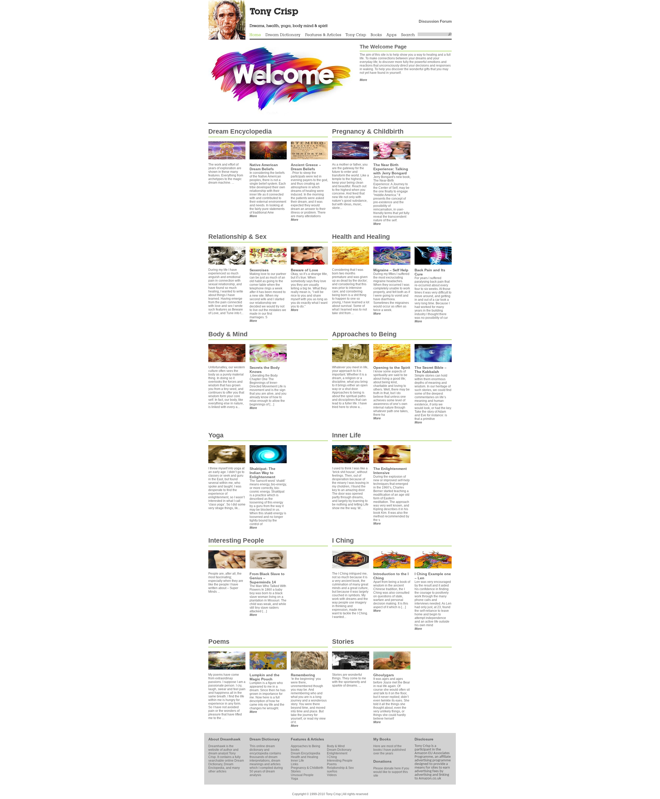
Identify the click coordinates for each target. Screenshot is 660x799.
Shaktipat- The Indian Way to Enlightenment (262, 473)
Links (294, 764)
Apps (391, 35)
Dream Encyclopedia (240, 131)
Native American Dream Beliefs (264, 167)
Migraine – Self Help (390, 270)
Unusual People (302, 775)
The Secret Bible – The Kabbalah (431, 369)
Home (255, 35)
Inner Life (346, 435)
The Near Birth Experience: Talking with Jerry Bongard (390, 169)
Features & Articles (323, 35)
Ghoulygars (383, 675)
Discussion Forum (435, 21)
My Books (382, 739)
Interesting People (236, 540)
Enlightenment (337, 753)
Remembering (303, 675)
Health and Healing (361, 236)
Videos (332, 775)
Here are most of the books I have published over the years (389, 749)
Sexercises (259, 270)
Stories (343, 641)
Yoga (216, 435)
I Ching (343, 540)
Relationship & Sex (237, 236)
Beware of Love (304, 270)
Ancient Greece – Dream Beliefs (306, 167)
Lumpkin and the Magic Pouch (264, 677)
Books (376, 35)
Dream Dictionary (283, 35)
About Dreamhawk (224, 739)
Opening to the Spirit (391, 367)
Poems (218, 641)
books (295, 750)
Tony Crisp (355, 35)
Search (408, 35)
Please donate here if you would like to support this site (391, 772)
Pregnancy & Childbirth (367, 131)
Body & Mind (228, 334)
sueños (332, 771)
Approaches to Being (364, 334)
